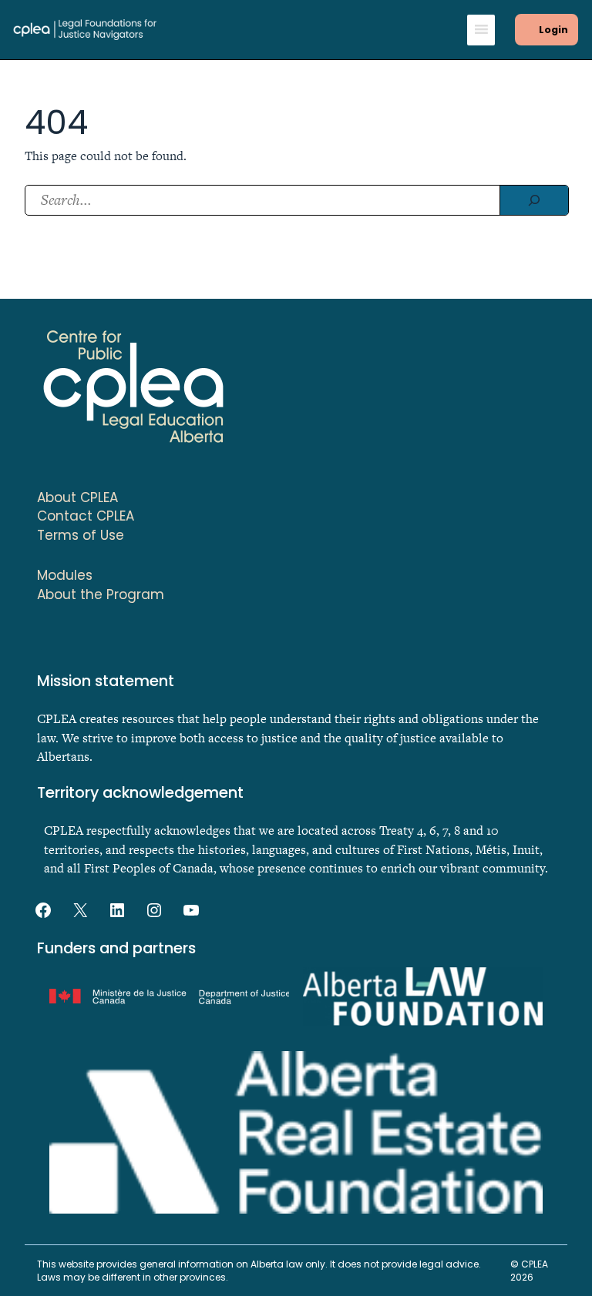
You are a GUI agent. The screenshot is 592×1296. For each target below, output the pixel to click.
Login (553, 29)
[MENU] (481, 30)
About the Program (100, 594)
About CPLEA (77, 497)
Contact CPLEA (85, 516)
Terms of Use (80, 535)
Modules (64, 575)
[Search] (534, 200)
